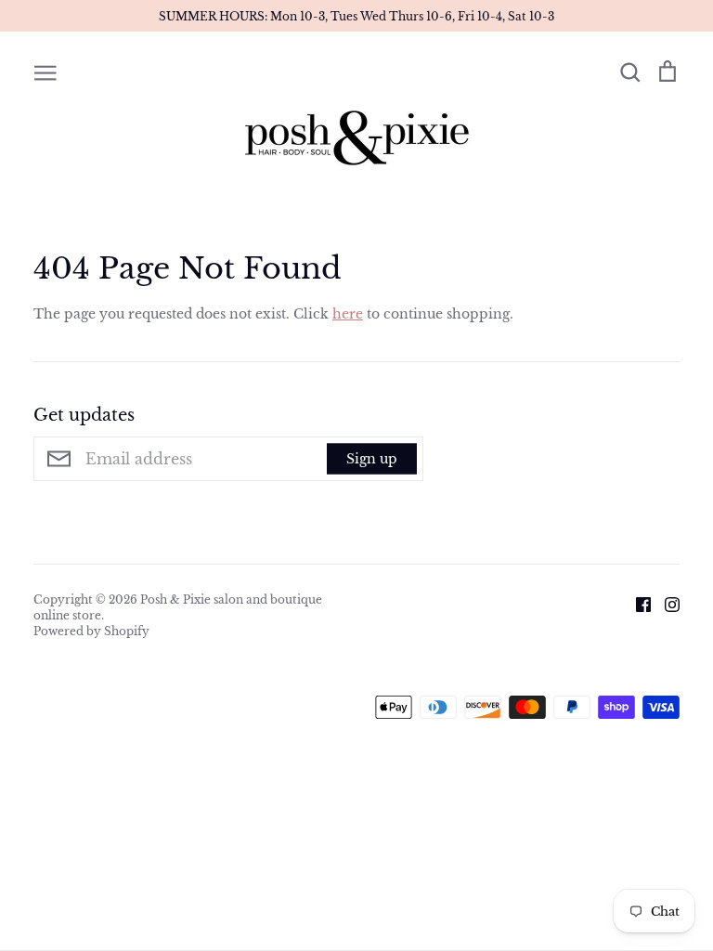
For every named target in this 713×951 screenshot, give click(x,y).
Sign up (371, 458)
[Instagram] (665, 602)
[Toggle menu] (45, 71)
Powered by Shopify (91, 631)
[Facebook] (636, 602)
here (347, 314)
